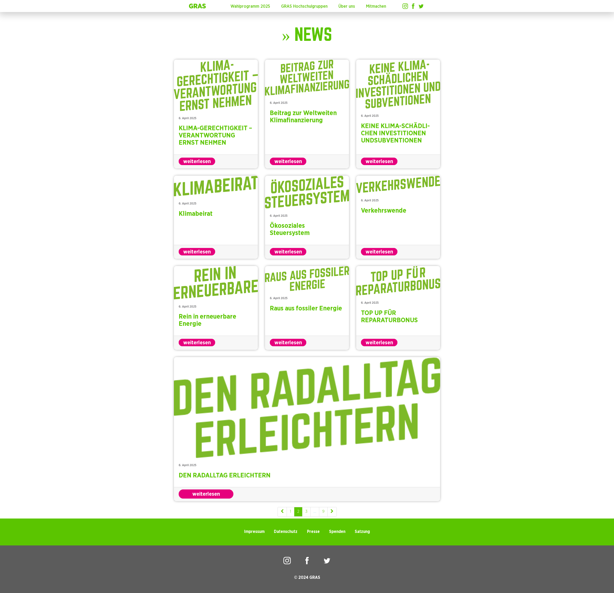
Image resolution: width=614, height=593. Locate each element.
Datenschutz (285, 532)
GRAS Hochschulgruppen (304, 6)
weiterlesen (197, 161)
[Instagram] (405, 6)
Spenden (337, 532)
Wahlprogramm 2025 (250, 6)
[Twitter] (421, 6)
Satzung (362, 532)
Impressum (254, 532)
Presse (313, 532)
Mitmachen (376, 6)
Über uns (346, 6)
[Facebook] (413, 6)
